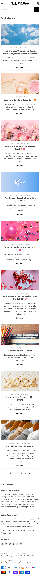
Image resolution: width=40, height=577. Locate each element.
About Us (4, 553)
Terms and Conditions (7, 558)
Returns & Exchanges (7, 556)
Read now (19, 67)
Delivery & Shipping (20, 553)
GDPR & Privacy (31, 556)
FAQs (10, 553)
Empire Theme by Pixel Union (9, 563)
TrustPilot (30, 526)
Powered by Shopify (25, 563)
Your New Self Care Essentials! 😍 (20, 100)
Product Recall (20, 556)
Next (27, 473)
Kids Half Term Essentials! (20, 350)
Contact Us (19, 558)
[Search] (36, 9)
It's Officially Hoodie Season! (20, 446)
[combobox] (17, 9)
